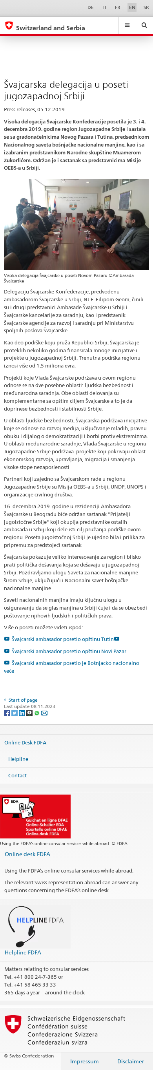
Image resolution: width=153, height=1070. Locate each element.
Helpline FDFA (23, 952)
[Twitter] (15, 712)
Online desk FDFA (27, 854)
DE (90, 7)
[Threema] (30, 712)
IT (104, 7)
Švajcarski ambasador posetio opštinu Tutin (63, 639)
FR (117, 7)
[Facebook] (7, 712)
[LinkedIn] (22, 712)
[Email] (44, 712)
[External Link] (118, 639)
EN (132, 7)
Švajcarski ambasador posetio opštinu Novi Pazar (69, 651)
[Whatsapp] (37, 712)
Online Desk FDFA (25, 742)
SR (146, 7)
